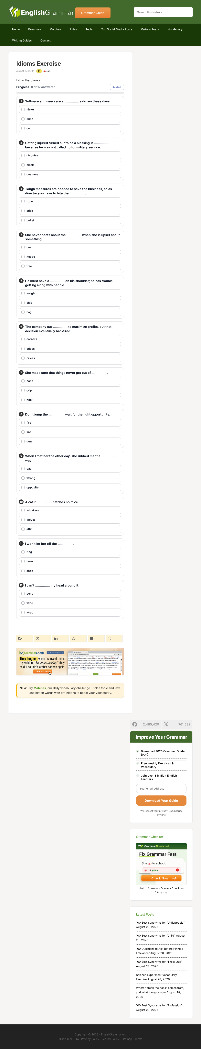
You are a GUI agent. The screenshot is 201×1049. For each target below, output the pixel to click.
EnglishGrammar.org (114, 1034)
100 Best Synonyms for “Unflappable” (160, 922)
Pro (76, 1039)
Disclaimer (65, 1039)
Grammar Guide (92, 13)
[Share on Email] (96, 638)
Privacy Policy (90, 1039)
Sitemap (127, 1039)
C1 (39, 71)
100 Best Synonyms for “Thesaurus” (159, 961)
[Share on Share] (24, 638)
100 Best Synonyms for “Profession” (159, 1005)
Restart (116, 87)
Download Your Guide (161, 801)
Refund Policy (110, 1039)
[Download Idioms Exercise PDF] (46, 71)
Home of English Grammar (41, 12)
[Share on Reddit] (78, 638)
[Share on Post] (42, 638)
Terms (138, 1039)
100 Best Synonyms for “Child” (155, 935)
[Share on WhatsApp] (114, 638)
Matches (40, 688)
